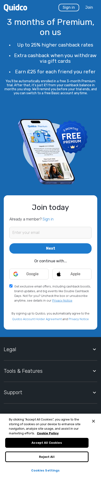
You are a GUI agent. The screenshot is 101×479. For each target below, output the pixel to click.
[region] (50, 446)
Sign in (69, 7)
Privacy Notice (62, 300)
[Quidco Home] (15, 7)
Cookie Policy (48, 433)
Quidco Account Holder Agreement (37, 319)
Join (89, 7)
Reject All (46, 457)
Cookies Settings (45, 470)
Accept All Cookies (46, 442)
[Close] (93, 421)
